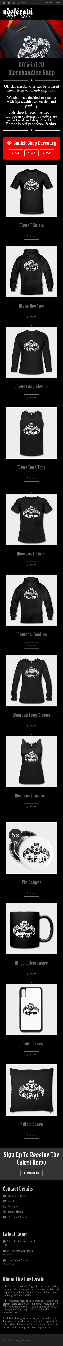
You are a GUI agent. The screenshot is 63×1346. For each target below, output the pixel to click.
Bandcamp (39, 90)
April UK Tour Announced (20, 1241)
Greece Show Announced (19, 1250)
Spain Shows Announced (19, 1260)
